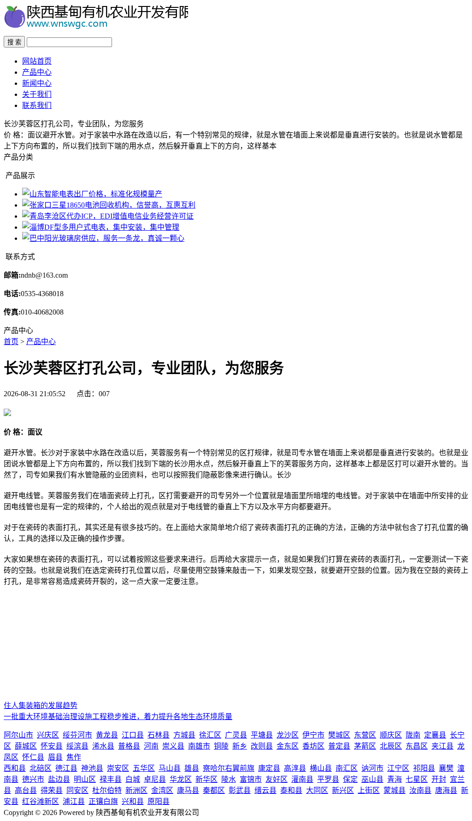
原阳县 (159, 801)
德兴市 (33, 779)
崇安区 (118, 768)
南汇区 (347, 768)
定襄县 (435, 735)
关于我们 (37, 94)
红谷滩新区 (40, 801)
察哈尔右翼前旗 (228, 768)
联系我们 (37, 105)
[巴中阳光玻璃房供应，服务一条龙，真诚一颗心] (103, 238)
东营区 (365, 735)
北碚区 (41, 768)
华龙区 (181, 779)
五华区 (144, 768)
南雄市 (199, 746)
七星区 (417, 779)
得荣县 (52, 790)
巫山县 (372, 779)
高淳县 (295, 768)
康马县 (188, 790)
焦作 (73, 757)
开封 (438, 779)
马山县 (170, 768)
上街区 (369, 790)
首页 (11, 341)
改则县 (262, 746)
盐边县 (59, 779)
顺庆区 (391, 735)
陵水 (228, 779)
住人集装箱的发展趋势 (40, 705)
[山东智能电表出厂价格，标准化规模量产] (92, 194)
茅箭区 (365, 746)
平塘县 (262, 735)
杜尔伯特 (107, 790)
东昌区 (417, 746)
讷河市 (372, 768)
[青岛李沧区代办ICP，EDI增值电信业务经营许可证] (108, 216)
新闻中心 (37, 83)
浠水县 (103, 746)
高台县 (26, 790)
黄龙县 (107, 735)
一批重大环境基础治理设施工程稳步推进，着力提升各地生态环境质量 (118, 716)
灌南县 (302, 779)
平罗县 (328, 779)
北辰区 (391, 746)
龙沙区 (288, 735)
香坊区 (313, 746)
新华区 (206, 779)
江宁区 (398, 768)
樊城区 (339, 735)
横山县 (321, 768)
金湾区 (162, 790)
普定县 (339, 746)
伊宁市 (313, 735)
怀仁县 (33, 757)
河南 (151, 746)
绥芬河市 (77, 735)
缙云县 (265, 790)
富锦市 (251, 779)
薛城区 (26, 746)
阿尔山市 (18, 735)
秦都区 (214, 790)
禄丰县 (111, 779)
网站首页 (37, 61)
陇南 (413, 735)
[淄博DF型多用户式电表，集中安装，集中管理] (100, 227)
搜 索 (14, 42)
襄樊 (446, 768)
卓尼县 (155, 779)
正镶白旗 (103, 801)
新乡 (239, 746)
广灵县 (236, 735)
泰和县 (291, 790)
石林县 (159, 735)
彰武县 (240, 790)
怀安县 (52, 746)
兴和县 (133, 801)
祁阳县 (424, 768)
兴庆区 (48, 735)
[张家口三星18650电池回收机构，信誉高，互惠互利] (108, 205)
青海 (394, 779)
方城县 (184, 735)
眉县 (55, 757)
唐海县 (446, 790)
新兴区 (343, 790)
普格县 (129, 746)
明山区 (85, 779)
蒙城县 (395, 790)
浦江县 (74, 801)
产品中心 (37, 72)
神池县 (92, 768)
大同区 (317, 790)
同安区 (77, 790)
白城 (132, 779)
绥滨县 (77, 746)
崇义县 (173, 746)
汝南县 (420, 790)
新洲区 (136, 790)
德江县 (66, 768)
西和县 (15, 768)
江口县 (133, 735)
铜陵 (221, 746)
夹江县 (442, 746)
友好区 (277, 779)
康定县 (269, 768)
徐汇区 (210, 735)
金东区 (288, 746)
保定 (350, 779)
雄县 (191, 768)
